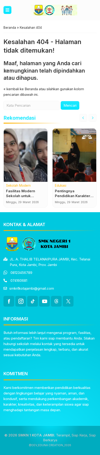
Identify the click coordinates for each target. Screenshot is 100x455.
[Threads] (56, 301)
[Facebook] (8, 301)
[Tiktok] (32, 301)
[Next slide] (93, 118)
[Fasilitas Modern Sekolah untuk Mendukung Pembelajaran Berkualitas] (25, 155)
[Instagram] (20, 301)
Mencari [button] (70, 105)
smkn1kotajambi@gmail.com (31, 288)
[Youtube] (44, 301)
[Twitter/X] (68, 301)
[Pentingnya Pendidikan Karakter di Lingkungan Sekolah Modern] (74, 155)
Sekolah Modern (18, 185)
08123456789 (21, 272)
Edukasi (60, 185)
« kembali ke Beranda (20, 89)
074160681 (18, 280)
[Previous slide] (83, 118)
